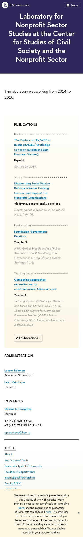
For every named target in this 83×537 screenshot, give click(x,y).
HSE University (19, 5)
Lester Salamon (14, 370)
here (21, 508)
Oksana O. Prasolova (17, 409)
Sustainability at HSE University (23, 466)
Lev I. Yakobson (14, 382)
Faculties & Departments (19, 472)
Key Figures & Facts (16, 460)
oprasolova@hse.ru (17, 432)
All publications (27, 338)
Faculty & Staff (13, 483)
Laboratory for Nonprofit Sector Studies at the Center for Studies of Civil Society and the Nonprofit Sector (41, 37)
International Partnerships (19, 477)
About (10, 448)
